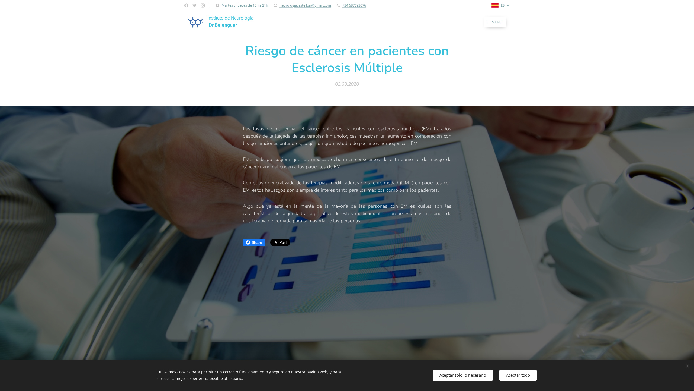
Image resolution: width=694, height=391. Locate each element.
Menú (496, 22)
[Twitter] (194, 5)
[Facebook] (186, 5)
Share (257, 242)
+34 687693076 (354, 5)
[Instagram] (202, 5)
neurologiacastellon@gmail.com (305, 5)
